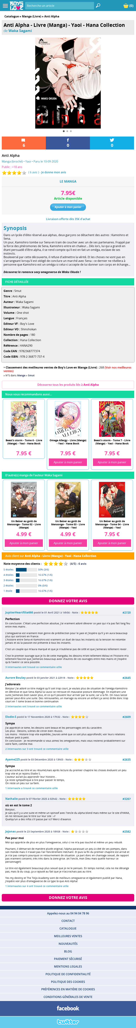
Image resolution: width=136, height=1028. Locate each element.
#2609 (127, 717)
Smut (17, 291)
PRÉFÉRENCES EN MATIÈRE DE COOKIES (68, 989)
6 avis (33, 172)
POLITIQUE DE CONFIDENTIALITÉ (68, 974)
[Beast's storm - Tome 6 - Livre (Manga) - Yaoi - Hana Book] (24, 419)
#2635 (127, 760)
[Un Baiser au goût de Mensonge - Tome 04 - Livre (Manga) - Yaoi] (112, 499)
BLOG (68, 951)
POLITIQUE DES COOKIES (68, 982)
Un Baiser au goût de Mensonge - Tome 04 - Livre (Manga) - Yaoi (112, 524)
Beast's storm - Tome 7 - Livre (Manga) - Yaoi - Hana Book (112, 442)
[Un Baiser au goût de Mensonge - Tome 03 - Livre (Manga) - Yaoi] (68, 499)
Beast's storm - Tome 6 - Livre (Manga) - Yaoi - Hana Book (24, 442)
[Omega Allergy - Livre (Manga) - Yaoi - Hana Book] (68, 419)
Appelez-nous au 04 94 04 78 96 (68, 913)
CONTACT (68, 921)
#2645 (127, 678)
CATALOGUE (68, 928)
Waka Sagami (20, 30)
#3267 (127, 799)
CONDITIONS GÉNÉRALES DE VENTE (68, 997)
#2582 (127, 832)
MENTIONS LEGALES (68, 966)
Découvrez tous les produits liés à (68, 385)
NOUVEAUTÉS (68, 944)
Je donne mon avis (53, 172)
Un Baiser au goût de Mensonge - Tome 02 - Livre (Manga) (24, 524)
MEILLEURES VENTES (68, 936)
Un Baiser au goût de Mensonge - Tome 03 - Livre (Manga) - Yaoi (68, 524)
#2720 (127, 613)
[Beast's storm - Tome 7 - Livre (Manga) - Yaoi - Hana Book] (112, 419)
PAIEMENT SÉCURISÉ (68, 959)
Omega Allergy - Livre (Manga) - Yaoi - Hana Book (68, 442)
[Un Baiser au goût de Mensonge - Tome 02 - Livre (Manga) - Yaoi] (24, 499)
